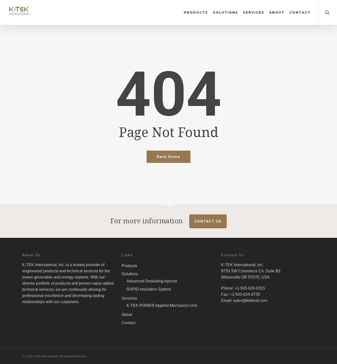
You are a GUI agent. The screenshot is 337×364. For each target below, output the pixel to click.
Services (253, 12)
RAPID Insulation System (149, 289)
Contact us (208, 221)
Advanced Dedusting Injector (152, 281)
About (276, 12)
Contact (300, 12)
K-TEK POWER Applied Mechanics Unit (162, 305)
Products (196, 12)
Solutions (225, 12)
